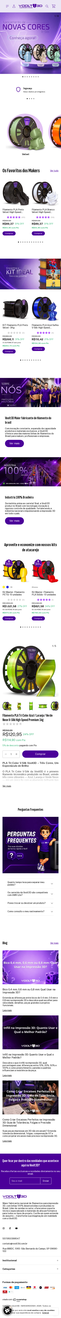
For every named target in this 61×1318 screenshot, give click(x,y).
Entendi (45, 1313)
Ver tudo (54, 170)
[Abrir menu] (7, 6)
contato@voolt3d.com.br (15, 1243)
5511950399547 (11, 1238)
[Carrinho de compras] (53, 6)
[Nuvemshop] (15, 1301)
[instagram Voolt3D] (4, 1228)
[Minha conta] (14, 6)
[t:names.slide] (30, 43)
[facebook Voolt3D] (10, 1228)
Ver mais (14, 443)
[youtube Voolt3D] (16, 1228)
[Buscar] (47, 6)
